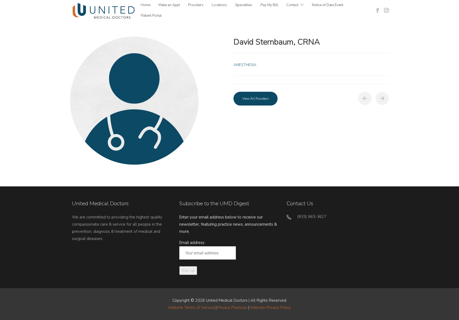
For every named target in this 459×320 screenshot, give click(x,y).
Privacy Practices (232, 307)
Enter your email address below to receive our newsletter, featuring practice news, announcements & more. (228, 224)
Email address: (192, 242)
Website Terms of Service (191, 307)
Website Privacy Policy (270, 307)
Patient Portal (151, 15)
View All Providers (255, 99)
